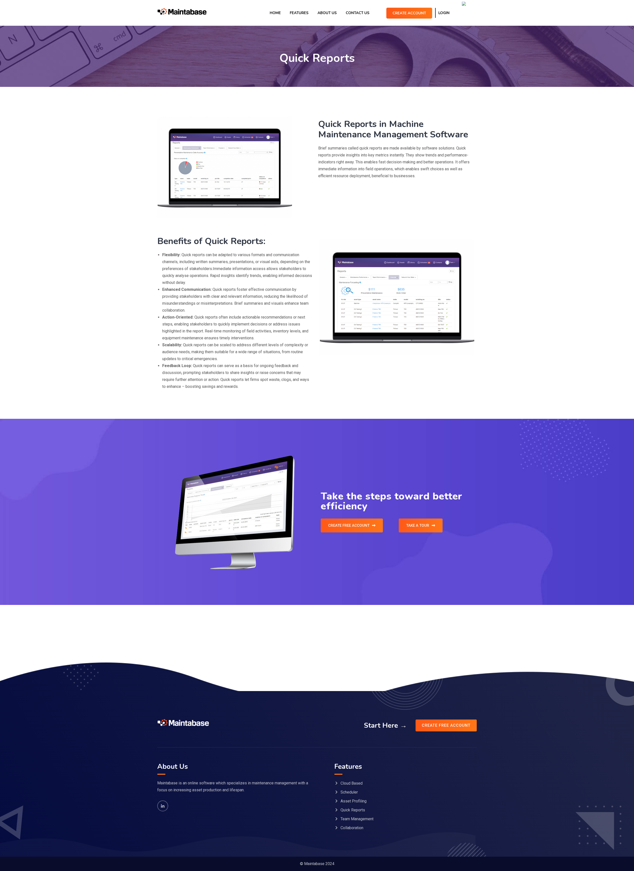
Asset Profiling (354, 801)
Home (275, 12)
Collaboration (352, 827)
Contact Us (358, 12)
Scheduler (349, 792)
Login (443, 12)
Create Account (409, 13)
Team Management (357, 819)
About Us (327, 12)
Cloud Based (352, 783)
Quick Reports (353, 810)
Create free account (446, 725)
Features (299, 12)
